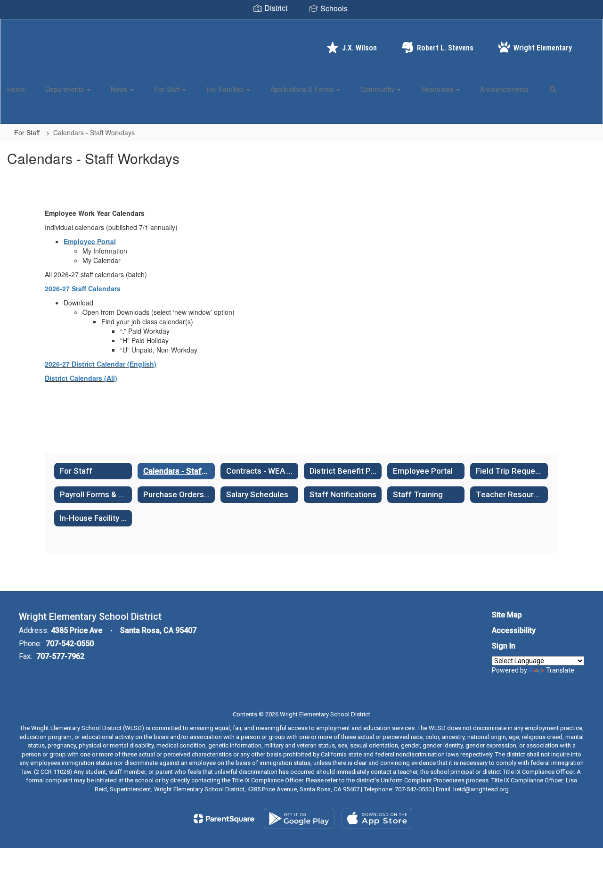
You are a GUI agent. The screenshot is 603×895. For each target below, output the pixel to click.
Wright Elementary (542, 47)
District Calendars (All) (81, 378)
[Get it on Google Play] (299, 818)
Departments (65, 89)
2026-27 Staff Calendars (83, 288)
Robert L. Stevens (445, 47)
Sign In (503, 645)
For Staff (167, 89)
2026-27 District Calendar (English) (100, 364)
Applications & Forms (302, 89)
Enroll (579, 112)
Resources (438, 89)
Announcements (504, 89)
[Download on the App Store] (377, 818)
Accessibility (514, 630)
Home (16, 89)
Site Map (507, 614)
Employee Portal (90, 241)
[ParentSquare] (224, 819)
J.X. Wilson (359, 47)
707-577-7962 (60, 656)
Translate (560, 670)
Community (378, 89)
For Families (225, 89)
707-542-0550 (70, 643)
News (120, 89)
